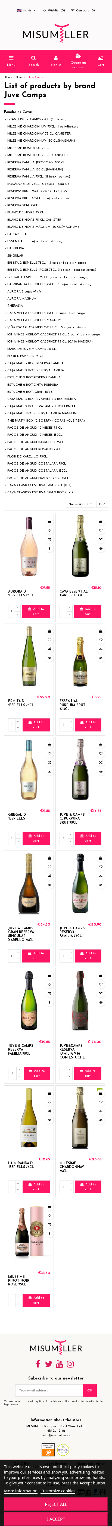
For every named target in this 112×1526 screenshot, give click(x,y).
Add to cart (38, 612)
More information (21, 1490)
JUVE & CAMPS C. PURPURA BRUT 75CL (72, 818)
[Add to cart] (49, 521)
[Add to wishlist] (49, 530)
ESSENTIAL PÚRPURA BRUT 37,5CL (72, 705)
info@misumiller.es (56, 1435)
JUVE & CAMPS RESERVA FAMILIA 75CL (72, 932)
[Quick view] (49, 548)
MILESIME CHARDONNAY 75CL (72, 1167)
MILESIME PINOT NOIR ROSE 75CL (18, 1281)
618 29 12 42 (56, 1430)
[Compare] (49, 539)
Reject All (56, 1504)
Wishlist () (56, 10)
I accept (56, 1519)
